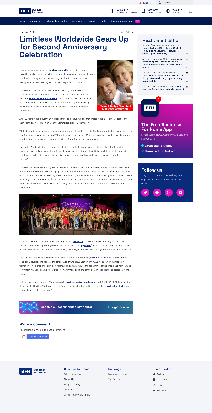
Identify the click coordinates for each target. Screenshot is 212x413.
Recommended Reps (121, 20)
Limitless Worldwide (58, 70)
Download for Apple (158, 145)
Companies (36, 20)
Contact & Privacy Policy (77, 394)
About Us (69, 379)
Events (92, 20)
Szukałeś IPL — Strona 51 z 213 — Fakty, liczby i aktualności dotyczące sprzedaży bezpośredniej (162, 51)
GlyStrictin (86, 245)
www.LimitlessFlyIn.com (117, 286)
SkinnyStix (78, 241)
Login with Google (38, 336)
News (22, 20)
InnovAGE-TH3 (100, 257)
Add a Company (72, 374)
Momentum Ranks (57, 20)
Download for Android (160, 151)
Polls (103, 20)
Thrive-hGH (111, 171)
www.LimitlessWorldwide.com (80, 282)
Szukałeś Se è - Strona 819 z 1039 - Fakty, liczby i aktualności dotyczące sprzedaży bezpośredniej (162, 78)
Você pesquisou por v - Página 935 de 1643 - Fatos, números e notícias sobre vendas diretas (162, 63)
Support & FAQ (72, 384)
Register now (119, 307)
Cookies (68, 389)
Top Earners (77, 20)
